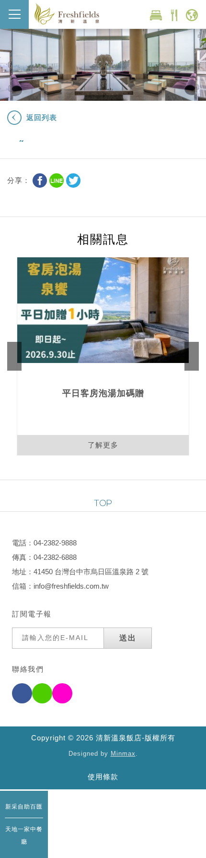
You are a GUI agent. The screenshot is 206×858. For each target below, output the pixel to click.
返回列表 (41, 117)
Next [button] (191, 356)
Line (56, 180)
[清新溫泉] (66, 13)
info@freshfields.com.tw (71, 586)
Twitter (73, 180)
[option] (103, 356)
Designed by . (103, 753)
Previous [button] (14, 356)
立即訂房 (156, 14)
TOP (103, 503)
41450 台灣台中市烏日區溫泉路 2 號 (91, 572)
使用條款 (103, 777)
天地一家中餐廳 (24, 835)
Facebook (40, 180)
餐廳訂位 (174, 14)
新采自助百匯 (24, 806)
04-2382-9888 (55, 543)
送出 (128, 638)
